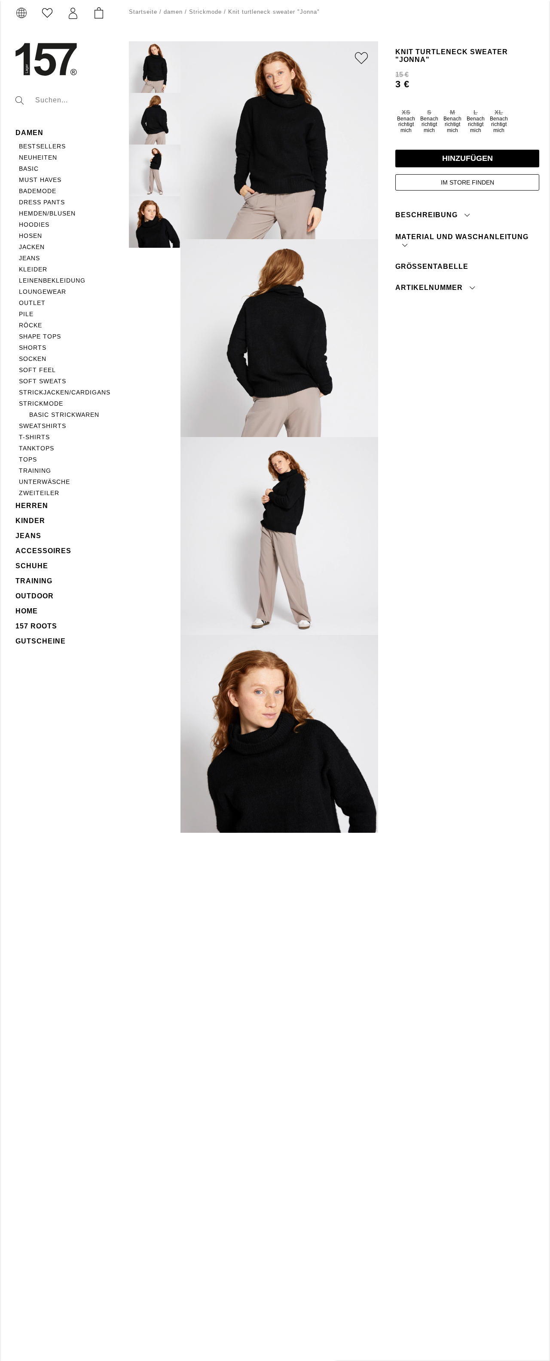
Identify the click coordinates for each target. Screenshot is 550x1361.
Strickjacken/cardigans (64, 392)
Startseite (143, 12)
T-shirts (34, 437)
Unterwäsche (44, 481)
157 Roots (36, 626)
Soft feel (37, 369)
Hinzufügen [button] (467, 158)
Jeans (29, 258)
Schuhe (31, 566)
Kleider (33, 269)
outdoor (34, 596)
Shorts (32, 347)
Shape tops (40, 336)
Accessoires (43, 550)
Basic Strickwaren (64, 414)
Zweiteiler (39, 493)
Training (35, 470)
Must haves (40, 179)
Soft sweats (42, 381)
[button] (73, 13)
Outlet (32, 302)
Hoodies (34, 224)
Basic (29, 168)
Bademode (37, 191)
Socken (32, 358)
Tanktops (36, 448)
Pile (26, 314)
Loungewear (42, 291)
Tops (28, 459)
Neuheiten (38, 157)
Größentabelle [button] (431, 266)
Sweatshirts (42, 425)
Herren (31, 505)
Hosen (30, 235)
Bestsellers (42, 146)
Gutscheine (40, 641)
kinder (30, 520)
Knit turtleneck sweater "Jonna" (274, 12)
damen (29, 132)
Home (26, 611)
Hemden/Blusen (47, 213)
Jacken (32, 246)
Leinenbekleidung (52, 280)
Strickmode (41, 403)
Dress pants (42, 202)
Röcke (30, 325)
